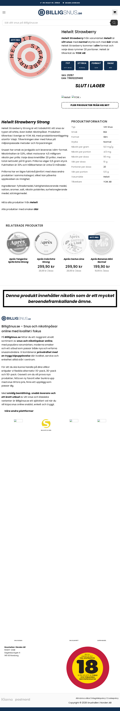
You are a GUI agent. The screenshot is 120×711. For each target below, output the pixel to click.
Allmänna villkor (83, 698)
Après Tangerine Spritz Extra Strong (18, 260)
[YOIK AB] (76, 97)
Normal (82, 68)
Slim (96, 68)
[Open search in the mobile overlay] (60, 23)
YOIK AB (107, 181)
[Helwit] (65, 97)
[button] (4, 12)
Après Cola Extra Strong (46, 260)
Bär (110, 68)
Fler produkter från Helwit (90, 105)
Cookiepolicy (113, 698)
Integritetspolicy (98, 698)
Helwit (34, 202)
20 (104, 166)
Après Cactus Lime (74, 259)
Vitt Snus (68, 68)
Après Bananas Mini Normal (102, 260)
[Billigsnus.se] (60, 12)
